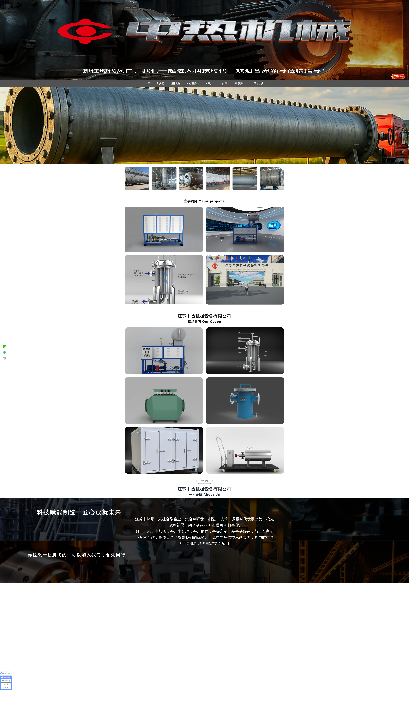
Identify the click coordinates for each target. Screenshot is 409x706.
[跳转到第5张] (208, 161)
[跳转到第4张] (206, 161)
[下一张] (404, 125)
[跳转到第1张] (200, 161)
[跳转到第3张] (204, 161)
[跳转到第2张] (202, 161)
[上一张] (5, 125)
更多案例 (204, 481)
